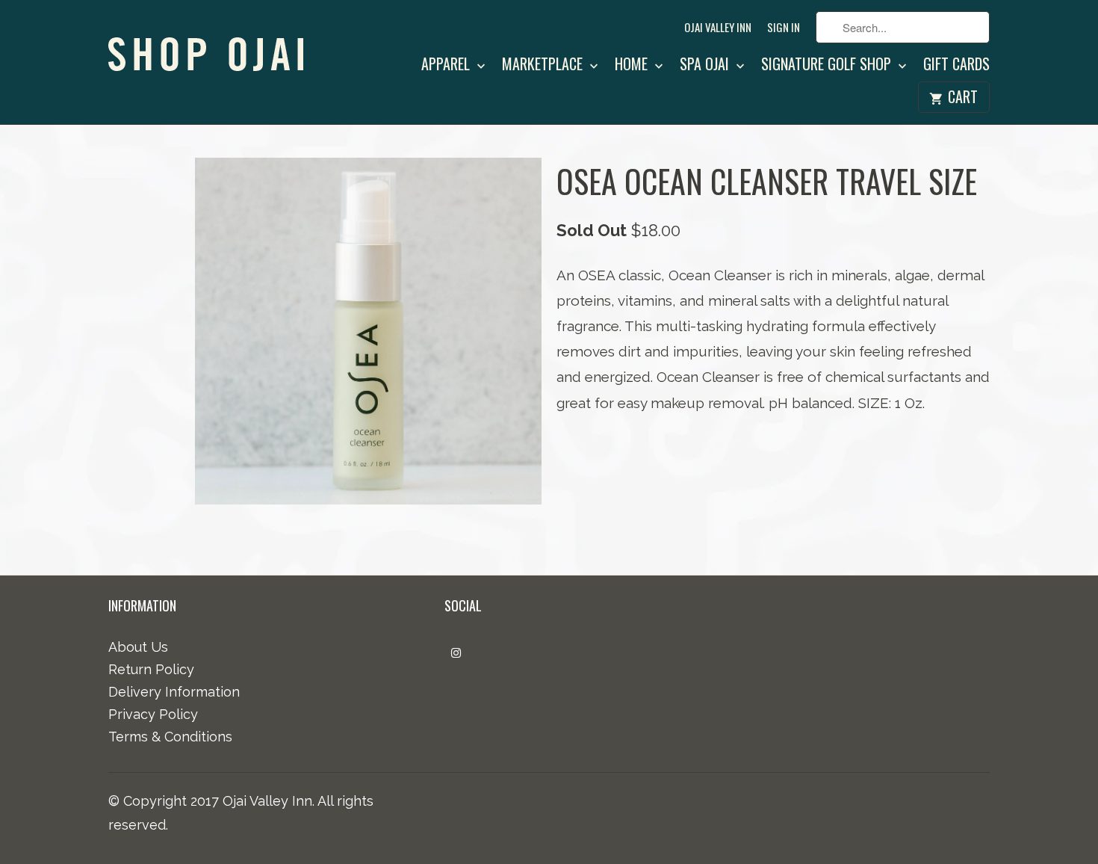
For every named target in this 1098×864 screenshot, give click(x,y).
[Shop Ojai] (212, 42)
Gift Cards (956, 66)
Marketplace (544, 66)
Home (633, 66)
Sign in (783, 27)
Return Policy (151, 669)
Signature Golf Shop (828, 66)
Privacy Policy (153, 714)
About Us (138, 647)
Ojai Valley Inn (717, 27)
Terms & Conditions (170, 736)
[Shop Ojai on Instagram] (456, 653)
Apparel (447, 66)
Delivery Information (174, 692)
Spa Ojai (706, 66)
